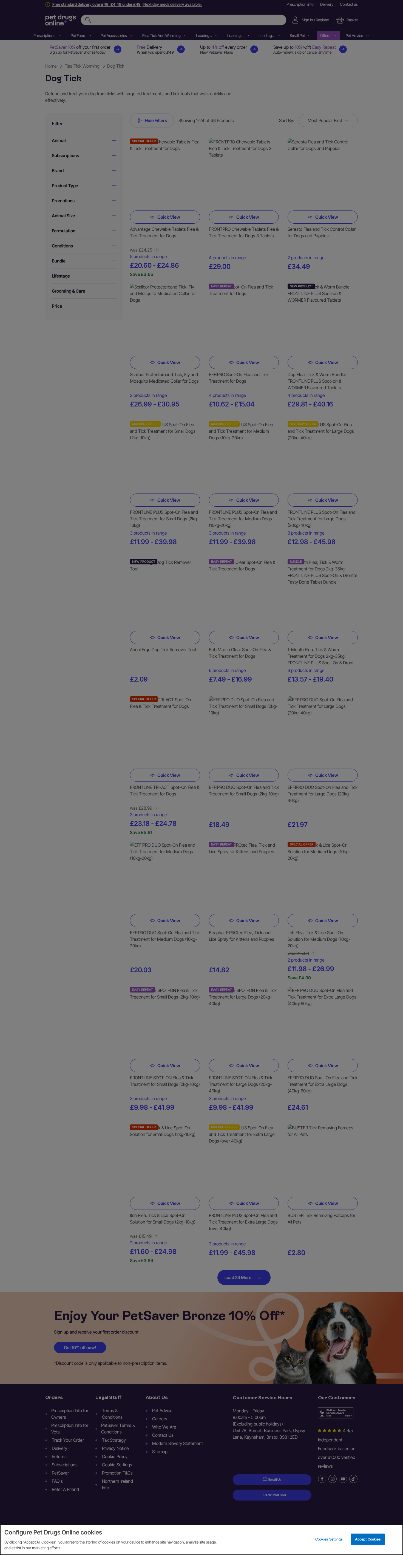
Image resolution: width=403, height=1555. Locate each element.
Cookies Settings (329, 1539)
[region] (201, 1539)
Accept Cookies (368, 1539)
